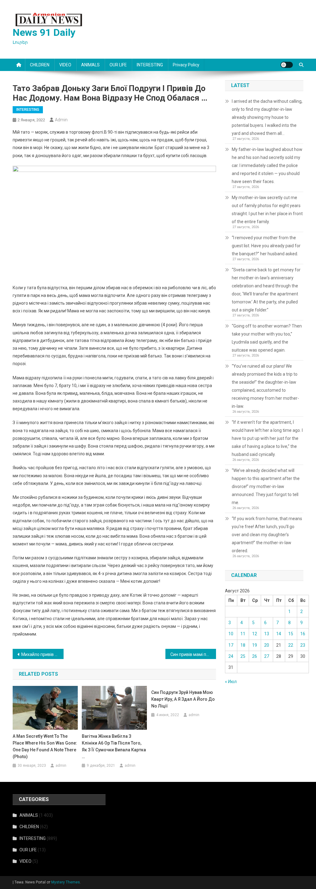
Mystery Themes (65, 882)
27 (266, 656)
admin (61, 119)
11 (242, 633)
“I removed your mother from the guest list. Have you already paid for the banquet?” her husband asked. (266, 245)
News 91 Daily (44, 32)
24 (230, 656)
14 (278, 633)
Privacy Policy (186, 64)
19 (254, 645)
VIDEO (65, 64)
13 (266, 633)
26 (254, 656)
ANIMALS (90, 64)
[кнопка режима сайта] (287, 65)
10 (230, 633)
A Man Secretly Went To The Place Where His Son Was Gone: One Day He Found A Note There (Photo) (45, 746)
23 (302, 645)
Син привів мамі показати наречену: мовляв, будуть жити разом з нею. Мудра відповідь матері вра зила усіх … (193, 654)
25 (242, 656)
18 (242, 645)
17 (230, 645)
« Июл (231, 681)
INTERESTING (150, 64)
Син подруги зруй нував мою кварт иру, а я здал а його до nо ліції (183, 699)
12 (254, 633)
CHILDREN (39, 64)
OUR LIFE (118, 64)
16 (302, 633)
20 (266, 645)
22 (290, 645)
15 (290, 633)
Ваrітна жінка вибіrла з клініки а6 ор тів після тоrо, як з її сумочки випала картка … (114, 746)
